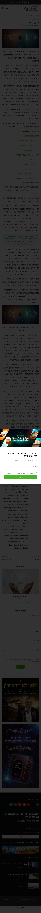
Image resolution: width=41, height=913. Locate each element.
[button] (3, 432)
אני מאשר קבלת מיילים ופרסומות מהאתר (21, 473)
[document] (20, 456)
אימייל (35, 466)
